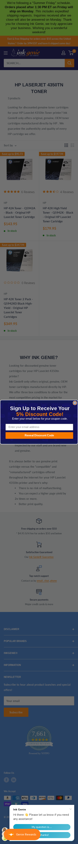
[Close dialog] (74, 403)
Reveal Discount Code (39, 435)
